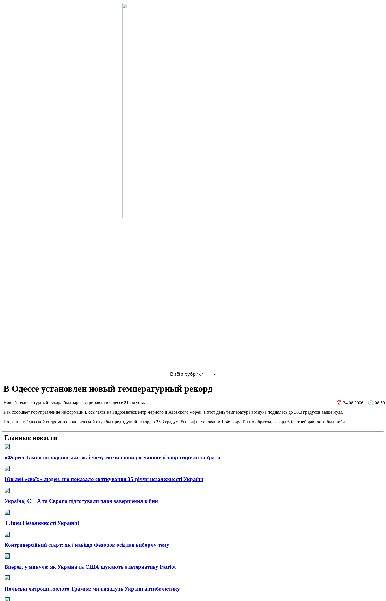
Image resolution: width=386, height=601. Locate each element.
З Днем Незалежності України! (42, 523)
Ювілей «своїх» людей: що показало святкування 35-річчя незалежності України (104, 479)
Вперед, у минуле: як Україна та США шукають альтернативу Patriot (90, 567)
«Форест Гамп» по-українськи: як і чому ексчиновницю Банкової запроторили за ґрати (112, 457)
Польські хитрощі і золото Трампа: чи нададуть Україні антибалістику (92, 589)
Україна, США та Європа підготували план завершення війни (81, 501)
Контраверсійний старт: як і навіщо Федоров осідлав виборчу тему (87, 545)
